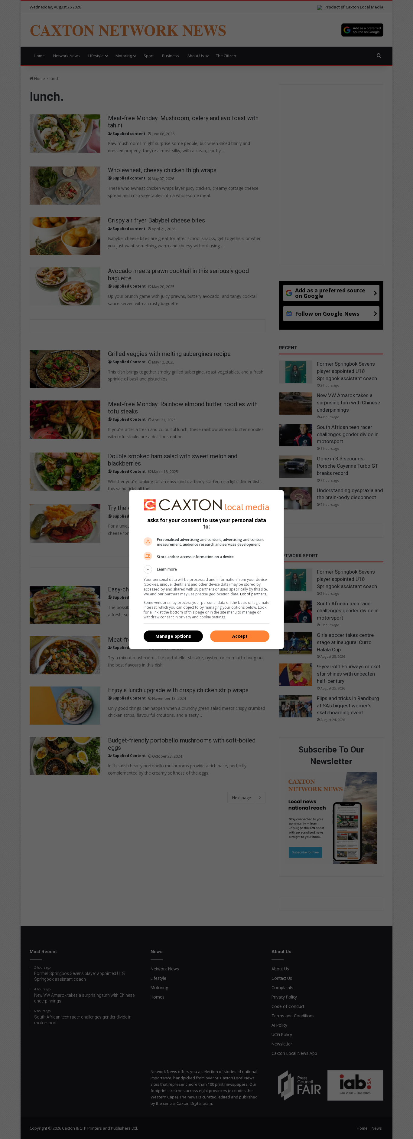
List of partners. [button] (253, 594)
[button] (206, 569)
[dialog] (206, 569)
